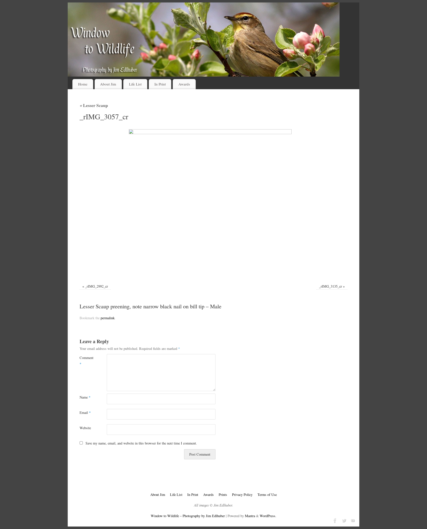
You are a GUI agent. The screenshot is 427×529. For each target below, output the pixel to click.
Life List (135, 84)
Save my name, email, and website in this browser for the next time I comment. (141, 443)
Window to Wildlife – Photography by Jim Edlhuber (188, 515)
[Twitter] (343, 520)
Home (82, 84)
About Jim (108, 84)
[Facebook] (334, 520)
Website (85, 427)
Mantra (250, 515)
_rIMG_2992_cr (96, 286)
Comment (86, 360)
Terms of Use (267, 494)
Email (85, 412)
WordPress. (268, 515)
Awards (184, 84)
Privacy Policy (242, 494)
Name (85, 397)
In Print (160, 84)
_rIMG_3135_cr (330, 286)
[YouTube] (352, 520)
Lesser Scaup (94, 105)
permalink (108, 318)
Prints (223, 494)
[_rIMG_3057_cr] (213, 203)
